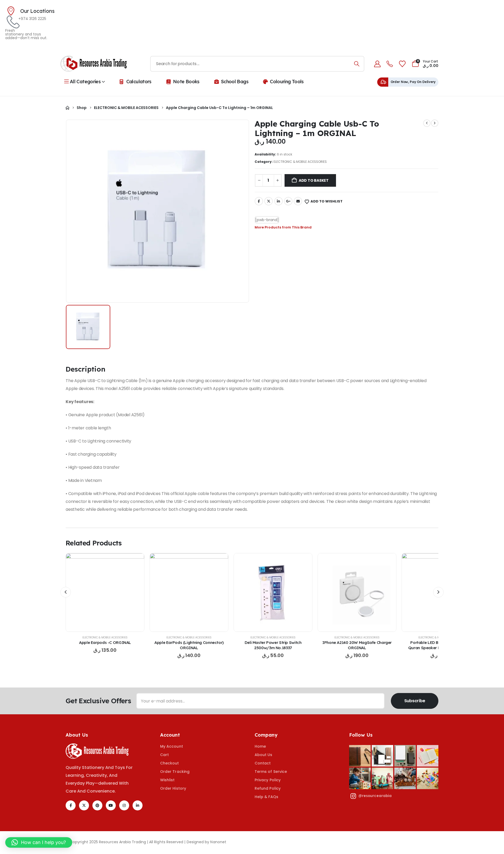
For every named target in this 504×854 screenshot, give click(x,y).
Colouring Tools (287, 82)
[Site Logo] (93, 64)
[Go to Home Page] (67, 108)
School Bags (234, 82)
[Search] (356, 63)
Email (298, 201)
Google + (288, 201)
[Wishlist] (402, 64)
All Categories (85, 82)
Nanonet (218, 842)
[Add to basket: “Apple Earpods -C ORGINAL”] (105, 592)
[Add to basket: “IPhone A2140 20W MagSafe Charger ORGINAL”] (357, 592)
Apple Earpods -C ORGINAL (105, 642)
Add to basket (314, 180)
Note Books (186, 82)
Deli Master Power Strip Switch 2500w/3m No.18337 (273, 645)
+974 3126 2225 (32, 18)
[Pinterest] (97, 805)
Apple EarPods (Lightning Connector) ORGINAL (189, 645)
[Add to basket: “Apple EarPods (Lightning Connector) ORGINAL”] (189, 592)
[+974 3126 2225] (11, 22)
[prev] (426, 123)
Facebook (259, 201)
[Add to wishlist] (92, 592)
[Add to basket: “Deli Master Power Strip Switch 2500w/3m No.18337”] (273, 592)
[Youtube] (111, 805)
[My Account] (377, 64)
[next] (434, 123)
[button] (65, 592)
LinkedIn (278, 201)
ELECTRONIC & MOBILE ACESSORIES (300, 161)
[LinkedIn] (138, 805)
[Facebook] (71, 805)
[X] (84, 805)
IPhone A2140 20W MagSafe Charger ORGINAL (357, 645)
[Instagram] (124, 805)
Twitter (268, 201)
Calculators (138, 82)
